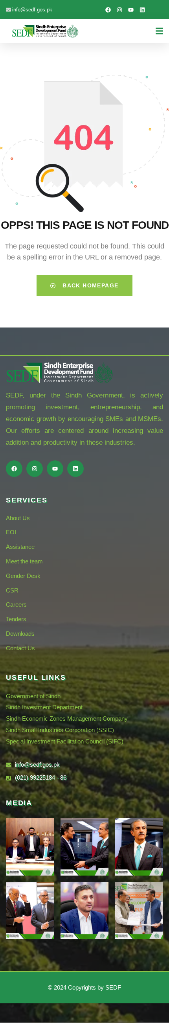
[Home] (45, 31)
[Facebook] (108, 10)
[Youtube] (131, 10)
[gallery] (30, 847)
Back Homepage (90, 285)
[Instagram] (119, 10)
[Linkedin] (142, 10)
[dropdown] (159, 29)
